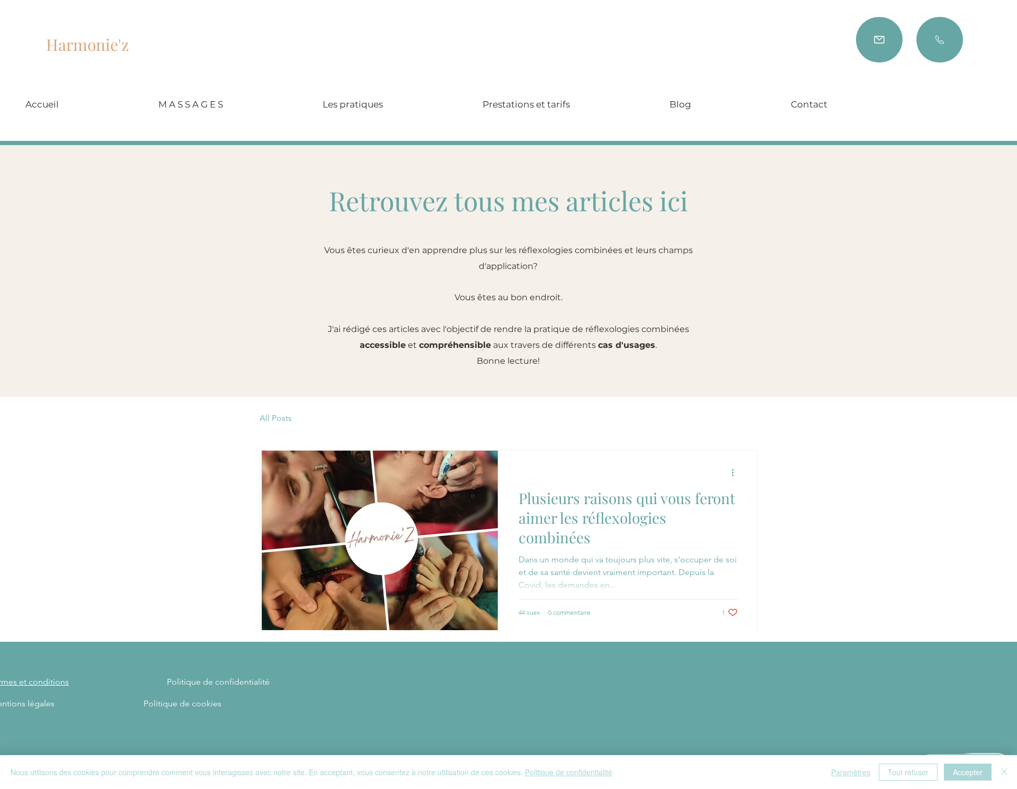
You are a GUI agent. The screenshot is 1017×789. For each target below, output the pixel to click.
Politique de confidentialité (568, 772)
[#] (879, 39)
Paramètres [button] (850, 772)
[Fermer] (1004, 772)
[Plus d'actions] (736, 472)
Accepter (968, 772)
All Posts (276, 418)
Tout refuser (908, 772)
